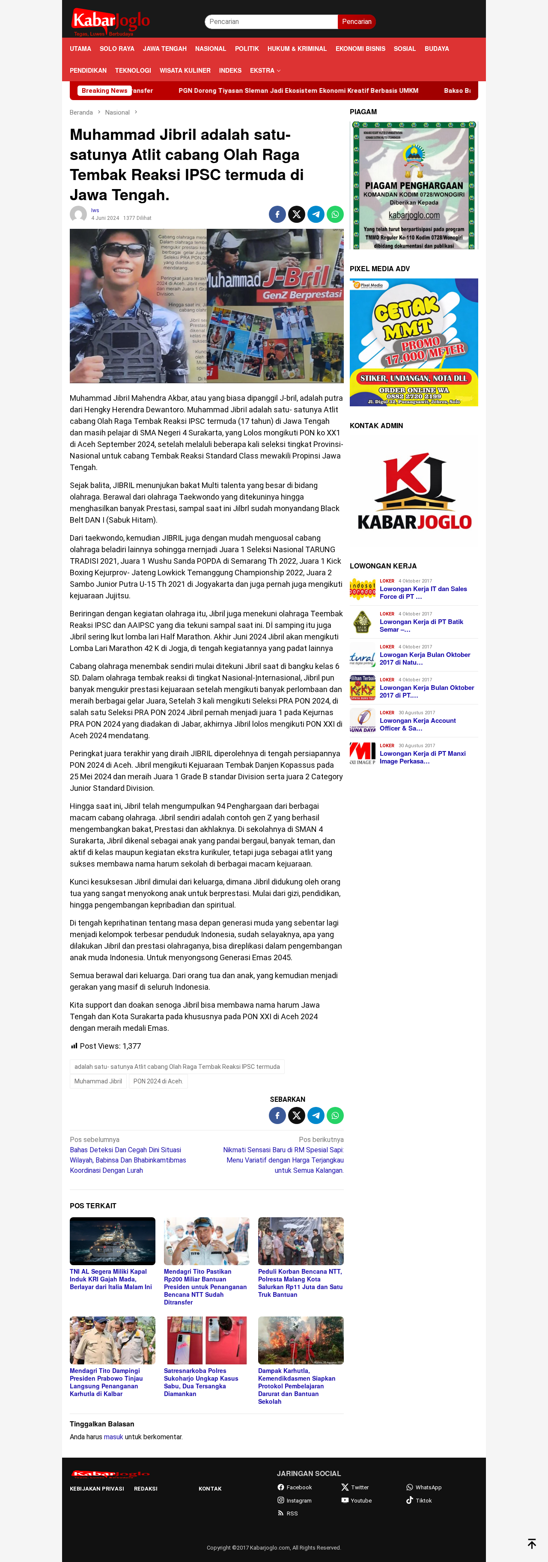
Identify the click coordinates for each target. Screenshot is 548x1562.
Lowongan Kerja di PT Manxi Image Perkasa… (423, 757)
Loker (387, 581)
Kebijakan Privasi (97, 1488)
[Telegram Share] (316, 214)
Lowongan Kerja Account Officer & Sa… (418, 724)
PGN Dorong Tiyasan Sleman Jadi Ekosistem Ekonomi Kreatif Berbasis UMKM (236, 91)
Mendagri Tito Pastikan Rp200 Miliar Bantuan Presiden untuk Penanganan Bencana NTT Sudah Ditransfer (205, 1286)
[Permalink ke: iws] (78, 214)
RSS (292, 1513)
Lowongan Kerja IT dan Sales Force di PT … (423, 592)
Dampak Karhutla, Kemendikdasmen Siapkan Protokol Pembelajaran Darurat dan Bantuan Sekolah (297, 1385)
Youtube (361, 1500)
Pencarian (357, 22)
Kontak (210, 1488)
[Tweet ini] (296, 214)
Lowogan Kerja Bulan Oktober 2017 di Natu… (425, 658)
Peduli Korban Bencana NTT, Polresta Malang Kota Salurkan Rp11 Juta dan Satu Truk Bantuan (300, 1283)
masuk (113, 1437)
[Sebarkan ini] (277, 214)
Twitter (360, 1487)
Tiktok (424, 1500)
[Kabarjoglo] (110, 21)
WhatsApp (429, 1487)
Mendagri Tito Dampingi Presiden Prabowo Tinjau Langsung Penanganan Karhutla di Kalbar (106, 1382)
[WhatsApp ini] (335, 214)
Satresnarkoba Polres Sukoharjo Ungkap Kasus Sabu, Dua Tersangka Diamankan (201, 1382)
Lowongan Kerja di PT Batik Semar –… (421, 625)
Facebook (299, 1487)
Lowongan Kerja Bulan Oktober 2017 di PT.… (427, 691)
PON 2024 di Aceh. (158, 1081)
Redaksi (146, 1488)
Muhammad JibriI (98, 1081)
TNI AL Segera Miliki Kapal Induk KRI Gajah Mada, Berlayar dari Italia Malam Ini (111, 1279)
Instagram (299, 1500)
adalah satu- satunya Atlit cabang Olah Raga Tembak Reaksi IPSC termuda (177, 1066)
